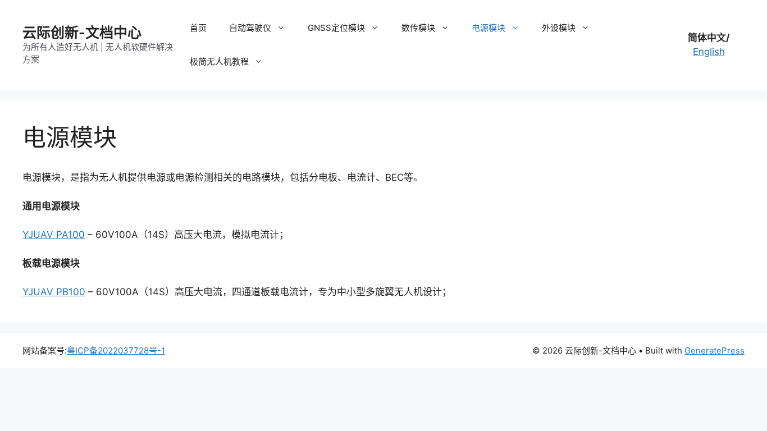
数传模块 (418, 27)
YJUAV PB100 (53, 291)
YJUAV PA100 (53, 234)
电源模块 (488, 27)
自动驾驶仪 (250, 27)
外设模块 (559, 27)
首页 (198, 27)
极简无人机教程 (219, 61)
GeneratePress (714, 350)
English (709, 51)
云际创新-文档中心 (81, 32)
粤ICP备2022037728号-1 (116, 350)
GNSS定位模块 (336, 27)
